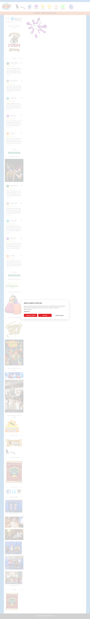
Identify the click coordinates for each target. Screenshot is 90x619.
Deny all (45, 315)
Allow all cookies (30, 315)
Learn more (27, 311)
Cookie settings (59, 315)
